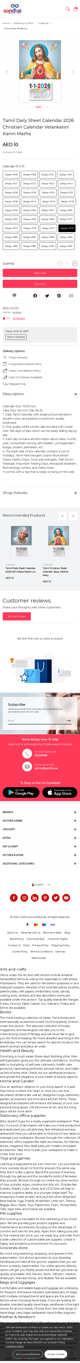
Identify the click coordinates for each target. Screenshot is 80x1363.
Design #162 (11, 219)
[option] (40, 71)
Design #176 (29, 228)
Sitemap (60, 951)
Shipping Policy (60, 945)
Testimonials (38, 958)
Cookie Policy (20, 951)
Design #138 (11, 201)
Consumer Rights (57, 938)
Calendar (44, 23)
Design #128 (11, 192)
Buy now (40, 283)
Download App (36, 938)
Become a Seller (52, 932)
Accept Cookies (55, 1354)
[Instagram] (24, 898)
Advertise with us (30, 932)
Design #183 (48, 237)
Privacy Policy (40, 945)
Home (6, 23)
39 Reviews (19, 318)
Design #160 (66, 210)
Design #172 (11, 228)
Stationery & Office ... (24, 23)
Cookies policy (14, 1346)
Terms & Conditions (41, 951)
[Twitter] (56, 898)
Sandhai (16, 312)
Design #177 (48, 228)
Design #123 (48, 183)
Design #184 (66, 237)
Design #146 (48, 201)
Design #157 (47, 210)
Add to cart (40, 273)
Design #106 (11, 174)
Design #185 (11, 246)
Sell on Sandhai (16, 336)
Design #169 (48, 219)
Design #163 (29, 219)
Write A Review (16, 616)
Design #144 (30, 201)
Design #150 (11, 210)
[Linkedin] (35, 898)
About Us (12, 932)
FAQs (26, 945)
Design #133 (66, 192)
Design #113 (47, 174)
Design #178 (67, 228)
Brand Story (17, 938)
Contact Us (14, 945)
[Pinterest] (45, 898)
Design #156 (29, 210)
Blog (67, 932)
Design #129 (29, 192)
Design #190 (47, 246)
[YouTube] (66, 898)
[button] (68, 9)
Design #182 (29, 237)
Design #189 (29, 246)
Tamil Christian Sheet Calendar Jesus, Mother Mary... (56, 572)
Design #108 (29, 174)
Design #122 (29, 183)
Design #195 (66, 246)
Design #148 (67, 201)
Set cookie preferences (28, 1354)
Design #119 (65, 174)
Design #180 (11, 237)
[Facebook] (14, 898)
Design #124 (66, 183)
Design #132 (48, 192)
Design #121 (11, 183)
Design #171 (66, 219)
